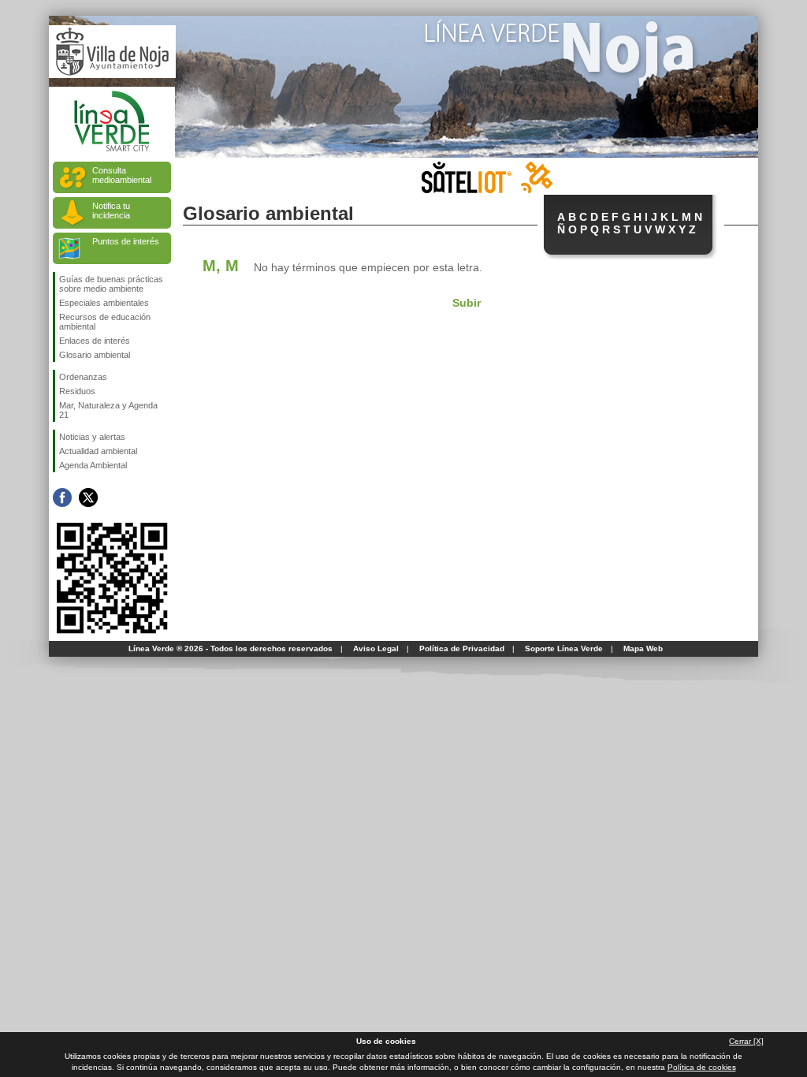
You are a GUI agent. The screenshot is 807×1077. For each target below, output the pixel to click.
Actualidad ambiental (98, 451)
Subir (466, 302)
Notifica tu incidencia (111, 210)
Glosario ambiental (94, 355)
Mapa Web (643, 648)
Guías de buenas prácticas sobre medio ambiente (111, 283)
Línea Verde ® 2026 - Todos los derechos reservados (230, 648)
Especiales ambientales (104, 302)
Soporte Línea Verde (564, 648)
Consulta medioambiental (121, 175)
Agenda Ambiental (93, 465)
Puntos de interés (125, 241)
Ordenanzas (83, 377)
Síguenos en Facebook (62, 497)
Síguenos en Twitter (88, 497)
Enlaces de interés (94, 340)
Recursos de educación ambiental (105, 321)
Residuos (77, 391)
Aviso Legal (376, 648)
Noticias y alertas (92, 437)
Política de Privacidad (461, 648)
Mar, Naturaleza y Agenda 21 (108, 410)
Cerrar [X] (746, 1041)
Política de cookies (702, 1067)
